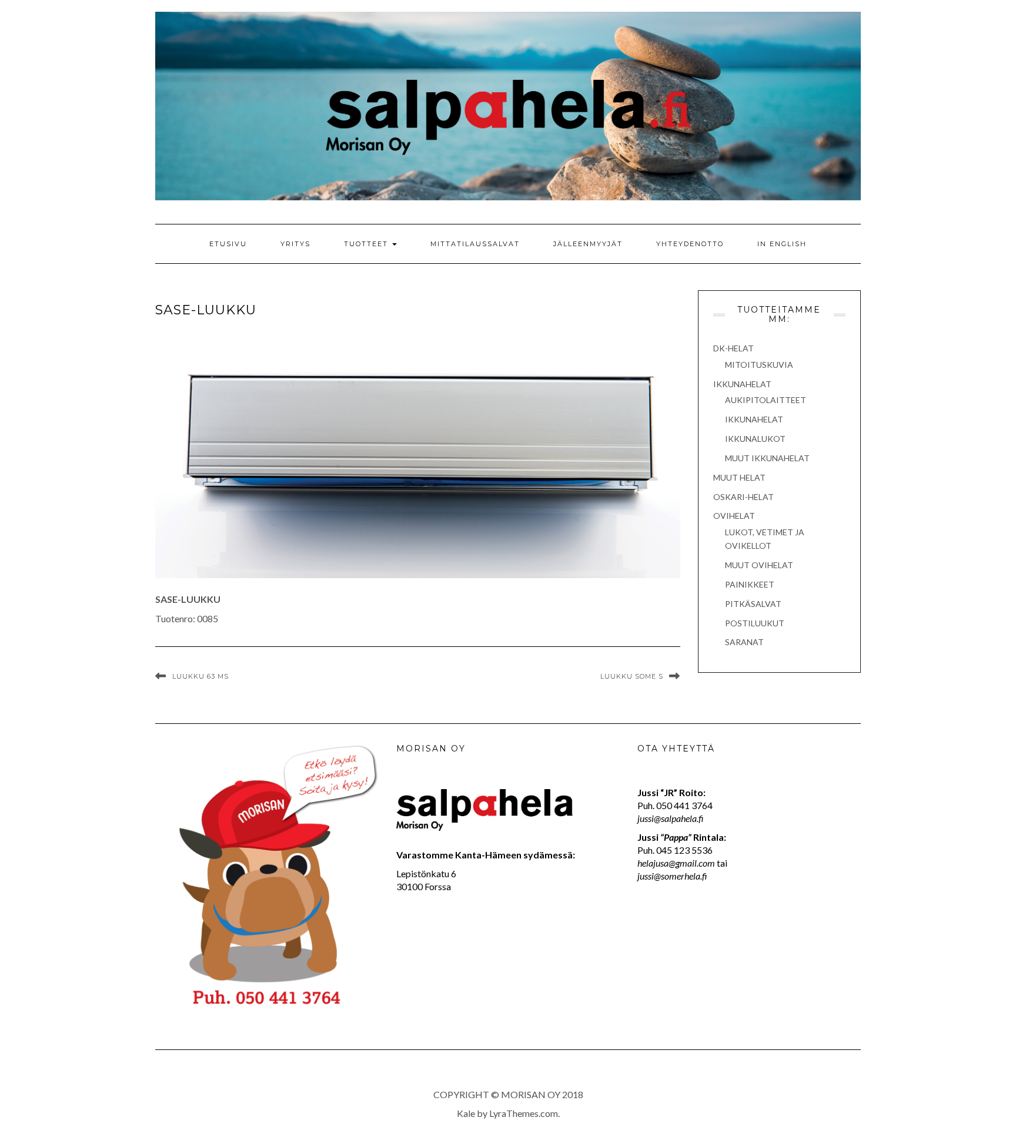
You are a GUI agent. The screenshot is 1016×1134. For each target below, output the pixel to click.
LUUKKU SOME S (631, 676)
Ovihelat (734, 516)
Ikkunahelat (742, 384)
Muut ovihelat (759, 565)
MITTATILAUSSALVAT (475, 244)
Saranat (744, 642)
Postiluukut (754, 623)
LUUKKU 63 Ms (200, 676)
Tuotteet (367, 244)
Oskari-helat (743, 497)
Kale (466, 1113)
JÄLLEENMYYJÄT (588, 244)
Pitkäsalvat (753, 604)
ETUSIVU (228, 244)
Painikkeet (749, 584)
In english (782, 244)
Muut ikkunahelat (767, 458)
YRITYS (295, 244)
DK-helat (733, 348)
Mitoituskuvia (759, 365)
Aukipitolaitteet (765, 400)
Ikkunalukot (755, 439)
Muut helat (739, 477)
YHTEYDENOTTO (690, 244)
